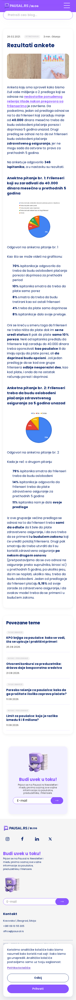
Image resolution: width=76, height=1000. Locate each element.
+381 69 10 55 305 (14, 926)
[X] (50, 839)
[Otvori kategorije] (67, 7)
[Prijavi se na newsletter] (57, 800)
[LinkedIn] (37, 839)
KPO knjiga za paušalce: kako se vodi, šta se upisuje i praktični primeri (35, 640)
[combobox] (38, 15)
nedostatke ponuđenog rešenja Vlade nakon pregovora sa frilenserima (35, 101)
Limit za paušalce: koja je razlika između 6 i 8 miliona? (32, 718)
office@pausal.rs (13, 931)
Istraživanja (32, 36)
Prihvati (38, 989)
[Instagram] (7, 839)
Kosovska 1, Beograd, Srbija (19, 920)
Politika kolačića (19, 968)
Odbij (38, 978)
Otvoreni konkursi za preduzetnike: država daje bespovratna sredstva (34, 666)
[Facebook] (22, 839)
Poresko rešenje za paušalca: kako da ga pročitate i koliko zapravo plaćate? (36, 692)
